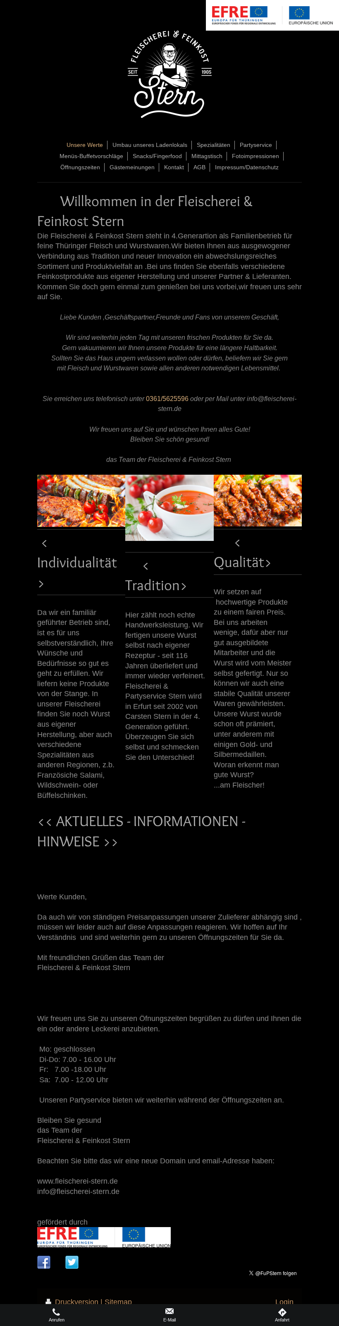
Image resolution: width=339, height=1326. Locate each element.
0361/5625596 (167, 398)
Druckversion (76, 1301)
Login (284, 1301)
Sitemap (118, 1301)
